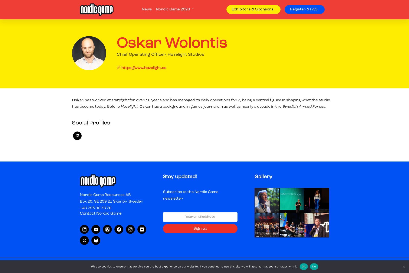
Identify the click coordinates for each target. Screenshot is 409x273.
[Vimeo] (107, 229)
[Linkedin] (84, 229)
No (314, 266)
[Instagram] (130, 229)
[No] (404, 266)
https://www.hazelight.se (143, 68)
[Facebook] (118, 229)
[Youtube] (95, 229)
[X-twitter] (84, 240)
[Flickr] (141, 229)
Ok (304, 266)
